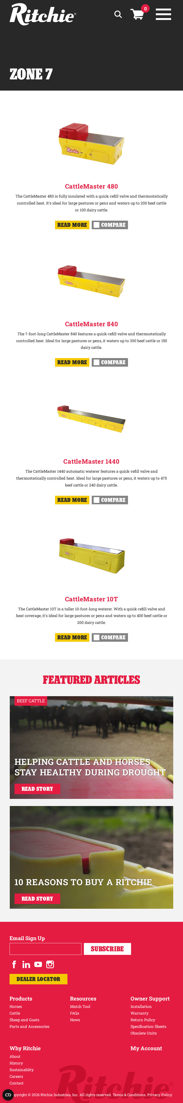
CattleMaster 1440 (91, 461)
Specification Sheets (148, 1026)
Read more (72, 225)
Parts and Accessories (29, 1026)
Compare (113, 225)
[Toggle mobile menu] (163, 14)
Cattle (15, 1013)
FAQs (74, 1013)
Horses (16, 1006)
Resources (83, 998)
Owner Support (150, 998)
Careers (16, 1076)
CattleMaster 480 (91, 186)
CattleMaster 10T (91, 599)
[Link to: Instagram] (50, 964)
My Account (146, 1048)
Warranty (139, 1013)
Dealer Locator (38, 979)
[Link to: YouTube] (38, 964)
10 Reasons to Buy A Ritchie (83, 882)
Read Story (37, 789)
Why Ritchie (25, 1048)
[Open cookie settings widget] (8, 1095)
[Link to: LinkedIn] (26, 964)
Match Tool (80, 1006)
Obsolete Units (144, 1032)
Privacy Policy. (160, 1094)
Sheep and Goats (24, 1019)
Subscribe (107, 949)
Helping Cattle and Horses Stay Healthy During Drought (90, 766)
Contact (17, 1082)
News (75, 1019)
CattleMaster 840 (91, 324)
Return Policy (143, 1019)
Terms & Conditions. (129, 1094)
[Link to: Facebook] (14, 964)
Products (21, 998)
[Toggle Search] (118, 14)
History (16, 1062)
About (15, 1056)
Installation (141, 1006)
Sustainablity (22, 1069)
